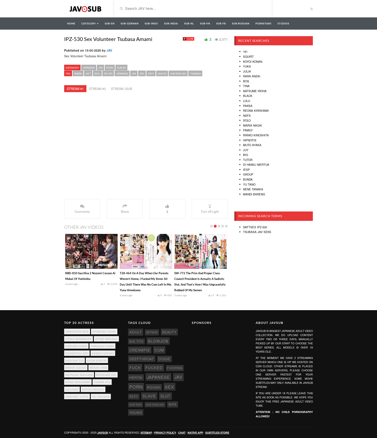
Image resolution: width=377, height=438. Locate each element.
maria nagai (252, 125)
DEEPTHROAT (141, 358)
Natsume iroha (255, 91)
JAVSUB (102, 433)
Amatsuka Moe (77, 331)
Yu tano (249, 184)
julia (247, 71)
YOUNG (135, 412)
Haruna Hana (76, 346)
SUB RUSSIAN (240, 23)
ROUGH (154, 387)
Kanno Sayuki (103, 353)
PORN (109, 67)
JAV (109, 50)
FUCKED (154, 367)
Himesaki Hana (102, 346)
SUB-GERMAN (130, 23)
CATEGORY (88, 23)
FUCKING (174, 368)
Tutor (247, 160)
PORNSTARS (263, 23)
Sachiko (72, 389)
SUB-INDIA (171, 23)
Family (248, 130)
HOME (71, 23)
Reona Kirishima (256, 110)
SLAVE (149, 396)
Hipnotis (249, 140)
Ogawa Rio (102, 382)
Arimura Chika (104, 331)
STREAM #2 (97, 88)
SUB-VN (205, 23)
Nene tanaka (253, 189)
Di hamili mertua (256, 164)
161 (245, 51)
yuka (247, 66)
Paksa (247, 106)
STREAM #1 (75, 88)
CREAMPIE (139, 350)
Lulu (246, 101)
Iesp (246, 169)
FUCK (135, 367)
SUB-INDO (151, 23)
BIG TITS (136, 341)
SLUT (165, 396)
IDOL (97, 73)
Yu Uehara (101, 396)
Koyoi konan (252, 61)
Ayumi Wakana (106, 339)
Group (248, 174)
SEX (142, 73)
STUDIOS (283, 23)
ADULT (135, 332)
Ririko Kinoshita (256, 135)
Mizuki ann (98, 367)
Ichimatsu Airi (76, 353)
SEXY (151, 73)
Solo (247, 120)
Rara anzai (251, 76)
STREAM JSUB (121, 88)
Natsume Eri (106, 375)
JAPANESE (89, 67)
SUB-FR (221, 23)
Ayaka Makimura (78, 339)
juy (245, 150)
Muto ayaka (252, 145)
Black (247, 96)
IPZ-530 (108, 73)
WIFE (172, 404)
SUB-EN (110, 23)
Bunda (248, 179)
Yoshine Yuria (77, 396)
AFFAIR (152, 332)
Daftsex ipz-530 (255, 227)
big (245, 155)
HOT (88, 73)
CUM (159, 350)
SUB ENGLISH (178, 73)
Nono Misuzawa (77, 382)
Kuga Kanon (97, 360)
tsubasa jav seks (257, 232)
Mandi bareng (254, 194)
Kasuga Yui (74, 360)
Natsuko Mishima (79, 375)
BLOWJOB (158, 341)
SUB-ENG (135, 404)
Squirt (248, 56)
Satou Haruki (93, 389)
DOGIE (164, 358)
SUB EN (162, 73)
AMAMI (78, 73)
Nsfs (247, 115)
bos (246, 81)
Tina (246, 86)
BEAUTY (169, 332)
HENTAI (135, 377)
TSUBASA (195, 73)
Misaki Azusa (75, 367)
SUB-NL (189, 23)
